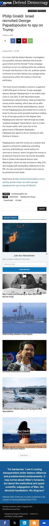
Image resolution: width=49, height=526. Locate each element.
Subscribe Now (24, 270)
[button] (24, 255)
